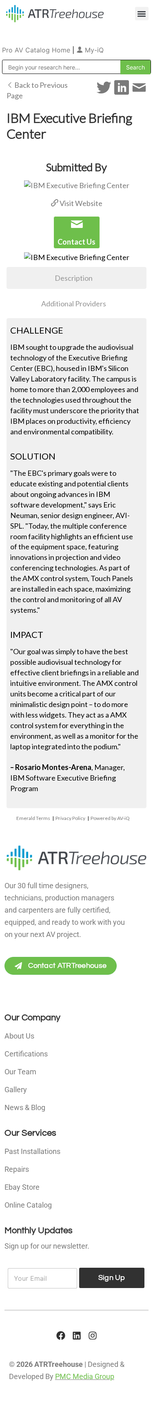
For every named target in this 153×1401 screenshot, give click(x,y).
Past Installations (32, 1151)
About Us (19, 1036)
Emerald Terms (33, 818)
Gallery (15, 1089)
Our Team (20, 1071)
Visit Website (80, 203)
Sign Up (111, 1278)
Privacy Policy (70, 818)
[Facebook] (60, 1335)
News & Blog (24, 1107)
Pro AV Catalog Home (37, 50)
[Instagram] (92, 1335)
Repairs (16, 1169)
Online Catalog (28, 1205)
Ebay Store (22, 1187)
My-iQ (93, 50)
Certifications (26, 1054)
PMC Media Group (84, 1376)
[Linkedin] (76, 1335)
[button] (142, 13)
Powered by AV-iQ (110, 818)
